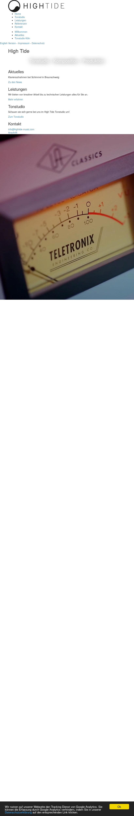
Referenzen (21, 23)
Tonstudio (20, 17)
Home (18, 13)
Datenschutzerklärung (18, 812)
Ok (119, 807)
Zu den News (15, 82)
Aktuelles (19, 35)
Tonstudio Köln (22, 38)
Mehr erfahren (15, 99)
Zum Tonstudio (16, 116)
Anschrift (12, 132)
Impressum (24, 43)
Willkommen (21, 31)
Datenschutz (38, 43)
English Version (8, 43)
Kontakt (19, 26)
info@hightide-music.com (21, 129)
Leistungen (20, 20)
